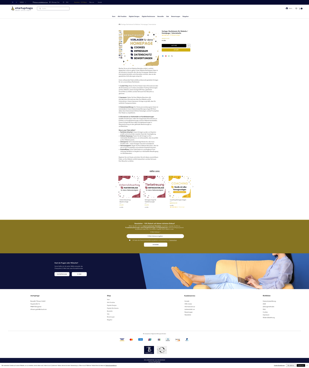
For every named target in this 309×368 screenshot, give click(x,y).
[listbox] (23, 2)
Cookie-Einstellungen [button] (279, 365)
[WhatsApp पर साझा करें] (169, 56)
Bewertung (179, 170)
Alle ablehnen (290, 365)
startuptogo (24, 8)
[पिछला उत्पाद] (116, 274)
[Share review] (187, 192)
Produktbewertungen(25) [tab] (127, 181)
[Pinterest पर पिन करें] (166, 56)
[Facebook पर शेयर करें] (163, 56)
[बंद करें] (307, 365)
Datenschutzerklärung (111, 365)
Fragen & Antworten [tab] (141, 181)
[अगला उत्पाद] (193, 274)
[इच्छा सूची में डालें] (188, 45)
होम (119, 24)
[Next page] (166, 248)
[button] (23, 2)
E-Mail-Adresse (154, 321)
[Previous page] (143, 248)
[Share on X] (172, 56)
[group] (154, 282)
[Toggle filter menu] (186, 186)
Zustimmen (301, 365)
